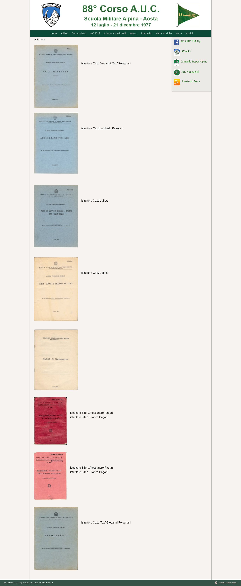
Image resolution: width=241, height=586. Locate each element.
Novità (189, 33)
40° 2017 (95, 33)
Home (53, 33)
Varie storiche (164, 33)
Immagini (146, 33)
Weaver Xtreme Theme (228, 583)
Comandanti (79, 33)
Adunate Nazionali (115, 33)
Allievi (64, 33)
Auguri (133, 33)
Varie (179, 33)
